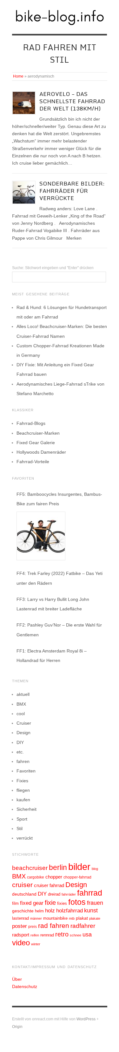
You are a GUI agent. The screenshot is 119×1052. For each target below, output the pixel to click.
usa (87, 934)
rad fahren (53, 925)
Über (17, 979)
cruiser (22, 884)
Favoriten (26, 770)
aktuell (23, 694)
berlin (58, 867)
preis (32, 927)
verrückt (25, 838)
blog (95, 869)
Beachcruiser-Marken (38, 433)
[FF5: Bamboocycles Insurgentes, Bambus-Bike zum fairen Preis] (41, 536)
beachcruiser (30, 867)
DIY (20, 742)
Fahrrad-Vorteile (33, 461)
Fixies (22, 780)
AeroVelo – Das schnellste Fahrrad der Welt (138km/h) (72, 101)
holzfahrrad (69, 911)
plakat (82, 918)
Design (23, 732)
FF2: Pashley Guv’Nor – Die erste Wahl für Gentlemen (59, 629)
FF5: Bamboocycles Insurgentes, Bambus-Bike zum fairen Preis (59, 499)
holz (50, 911)
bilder (79, 866)
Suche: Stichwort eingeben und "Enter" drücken (53, 268)
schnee (75, 935)
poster (19, 926)
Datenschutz (24, 986)
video (21, 942)
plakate (94, 918)
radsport (20, 934)
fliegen (23, 790)
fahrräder (69, 894)
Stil (20, 828)
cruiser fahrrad (49, 885)
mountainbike (55, 918)
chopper (53, 876)
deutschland (24, 894)
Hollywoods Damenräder (41, 452)
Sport (22, 819)
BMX (21, 704)
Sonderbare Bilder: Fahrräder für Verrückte (72, 191)
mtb (72, 918)
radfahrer (82, 926)
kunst (91, 910)
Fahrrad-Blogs (31, 423)
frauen (95, 903)
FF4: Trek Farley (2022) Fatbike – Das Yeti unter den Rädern (59, 578)
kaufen (23, 799)
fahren (23, 761)
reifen (34, 935)
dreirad (54, 894)
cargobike (35, 877)
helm (39, 911)
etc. (20, 751)
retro (62, 934)
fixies (62, 903)
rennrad (47, 935)
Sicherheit (26, 809)
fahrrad (89, 892)
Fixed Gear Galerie (36, 442)
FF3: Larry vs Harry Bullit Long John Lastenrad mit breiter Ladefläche (53, 604)
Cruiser (24, 723)
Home (18, 76)
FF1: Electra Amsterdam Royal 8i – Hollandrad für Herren (52, 655)
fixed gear (31, 903)
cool (21, 713)
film (15, 903)
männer (36, 918)
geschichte (23, 910)
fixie (50, 902)
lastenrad (20, 918)
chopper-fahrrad (77, 877)
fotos (77, 902)
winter (35, 944)
